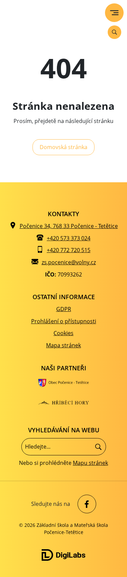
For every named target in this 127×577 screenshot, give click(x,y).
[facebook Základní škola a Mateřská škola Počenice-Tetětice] (85, 504)
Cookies (63, 333)
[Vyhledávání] (114, 32)
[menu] (114, 12)
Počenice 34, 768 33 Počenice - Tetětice (69, 226)
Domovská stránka (63, 147)
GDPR (63, 309)
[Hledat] (98, 446)
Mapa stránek (63, 345)
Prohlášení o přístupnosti (63, 321)
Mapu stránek (90, 463)
